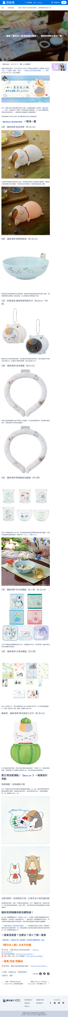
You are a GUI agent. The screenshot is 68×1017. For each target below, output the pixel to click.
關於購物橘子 (28, 1000)
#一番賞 (4, 972)
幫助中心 (27, 1006)
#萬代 (11, 975)
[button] (26, 2)
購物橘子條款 (40, 1000)
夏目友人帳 (27, 776)
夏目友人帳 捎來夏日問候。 (33, 70)
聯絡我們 (27, 1003)
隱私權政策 (39, 1003)
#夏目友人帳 (12, 972)
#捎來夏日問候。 (22, 972)
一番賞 (14, 70)
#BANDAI (4, 975)
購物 (64, 2)
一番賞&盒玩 (10, 8)
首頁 (2, 8)
